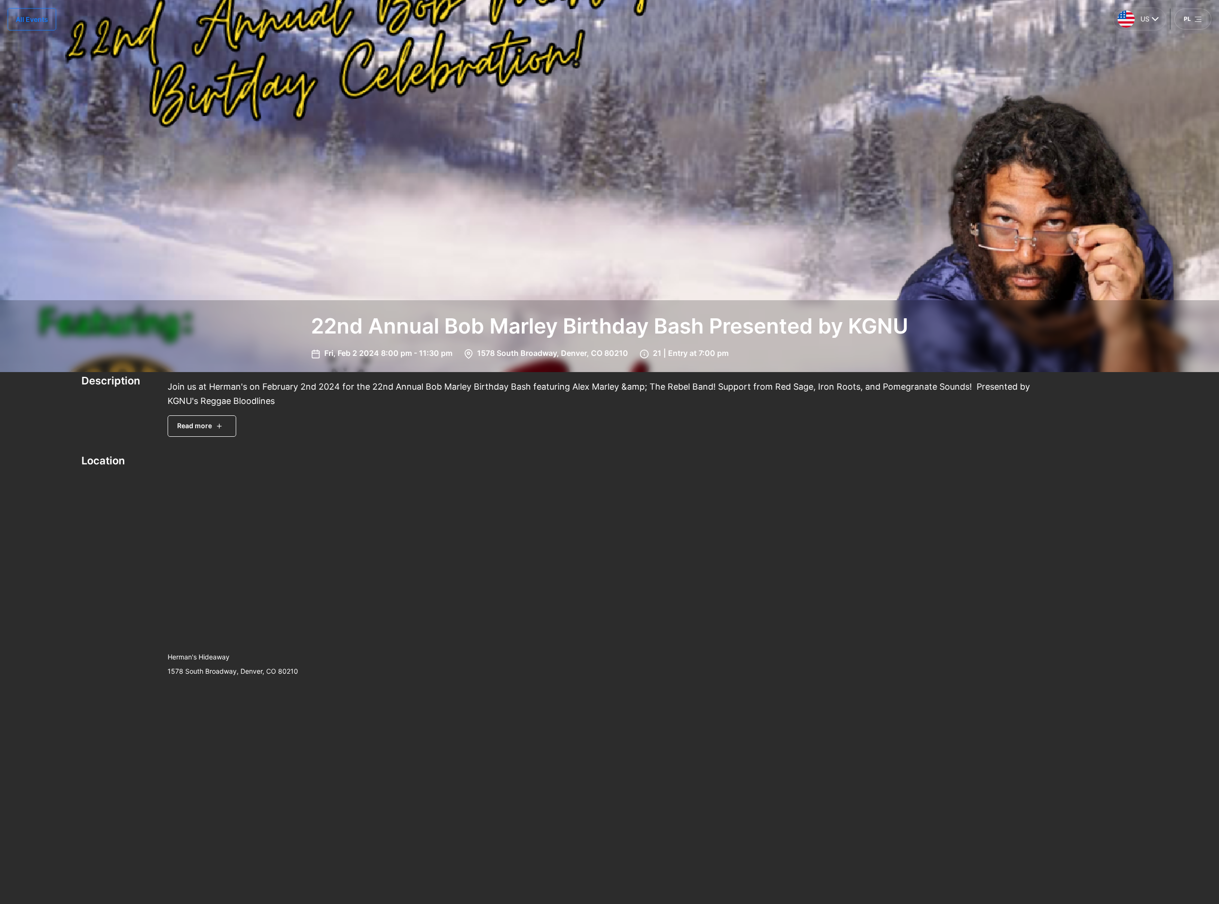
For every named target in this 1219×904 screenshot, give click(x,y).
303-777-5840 (1013, 796)
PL (1187, 18)
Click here (1023, 826)
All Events (32, 19)
